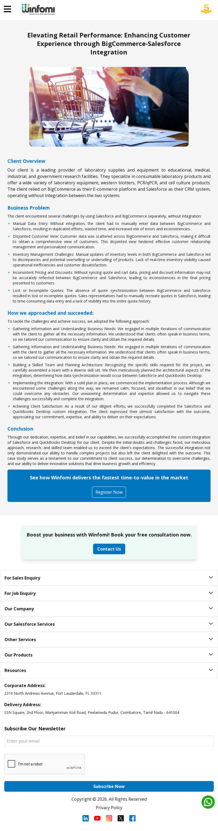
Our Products (18, 655)
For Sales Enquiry (22, 578)
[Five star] (206, 13)
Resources (15, 670)
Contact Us (109, 549)
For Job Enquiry (20, 593)
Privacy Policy (109, 808)
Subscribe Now (109, 786)
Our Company (19, 609)
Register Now (109, 492)
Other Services (20, 639)
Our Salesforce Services (30, 624)
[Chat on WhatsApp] (208, 802)
